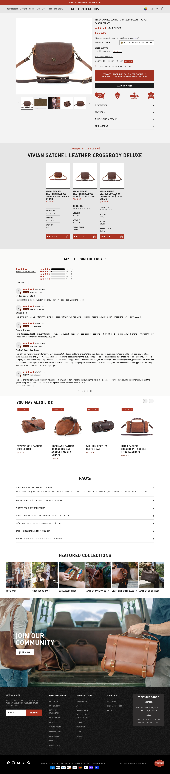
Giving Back (54, 736)
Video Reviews (55, 727)
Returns (79, 722)
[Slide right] (89, 103)
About (109, 711)
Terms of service (82, 763)
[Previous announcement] (16, 2)
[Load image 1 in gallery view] (27, 103)
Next (151, 401)
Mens (31, 9)
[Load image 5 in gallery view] (80, 103)
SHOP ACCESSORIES (114, 706)
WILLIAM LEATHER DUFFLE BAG (97, 447)
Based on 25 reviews (26, 271)
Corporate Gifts (56, 745)
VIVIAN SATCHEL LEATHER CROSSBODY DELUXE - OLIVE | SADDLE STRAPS (112, 195)
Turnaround (101, 126)
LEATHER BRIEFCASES (149, 590)
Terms (78, 731)
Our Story (53, 701)
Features (100, 112)
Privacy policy (64, 763)
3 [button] (84, 391)
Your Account (82, 701)
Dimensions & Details (106, 119)
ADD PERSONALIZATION (104, 56)
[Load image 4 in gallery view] (67, 103)
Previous (145, 401)
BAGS (38, 9)
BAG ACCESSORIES (68, 590)
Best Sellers (12, 9)
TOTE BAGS (11, 590)
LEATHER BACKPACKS (96, 590)
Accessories (47, 9)
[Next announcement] (153, 2)
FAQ (77, 706)
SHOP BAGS (111, 701)
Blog (51, 741)
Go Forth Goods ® (137, 763)
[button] (146, 9)
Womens (23, 9)
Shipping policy (101, 763)
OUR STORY (58, 9)
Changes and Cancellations (82, 716)
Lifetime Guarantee (54, 711)
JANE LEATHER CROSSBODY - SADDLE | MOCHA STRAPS (133, 449)
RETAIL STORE (54, 718)
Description (101, 105)
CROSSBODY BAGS (41, 590)
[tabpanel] (33, 432)
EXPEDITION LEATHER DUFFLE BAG (29, 447)
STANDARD (106, 51)
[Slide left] (18, 103)
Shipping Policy (82, 711)
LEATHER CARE (55, 731)
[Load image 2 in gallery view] (40, 103)
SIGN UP (34, 712)
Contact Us (80, 727)
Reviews (52, 722)
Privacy (79, 736)
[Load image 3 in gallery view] (54, 103)
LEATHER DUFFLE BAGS (123, 590)
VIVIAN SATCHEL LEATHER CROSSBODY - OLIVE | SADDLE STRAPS (84, 194)
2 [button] (82, 391)
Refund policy (48, 763)
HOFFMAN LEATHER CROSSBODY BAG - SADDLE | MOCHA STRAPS (62, 450)
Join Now (24, 652)
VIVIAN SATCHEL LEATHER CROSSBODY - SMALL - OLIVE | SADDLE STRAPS (57, 195)
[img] (29, 289)
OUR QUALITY (54, 706)
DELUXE (117, 51)
